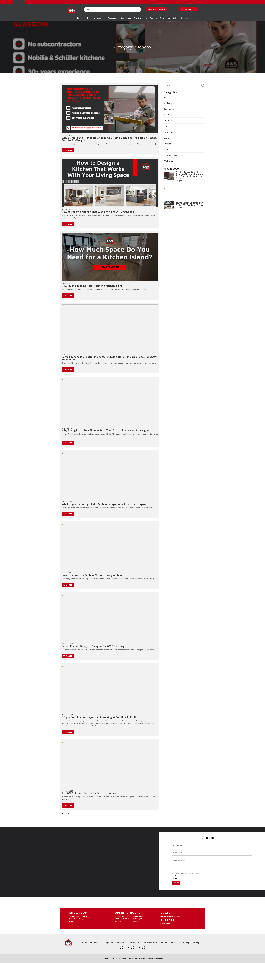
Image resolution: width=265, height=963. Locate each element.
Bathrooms (169, 109)
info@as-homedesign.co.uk (170, 916)
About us (154, 18)
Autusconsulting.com (126, 959)
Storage (167, 143)
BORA (166, 114)
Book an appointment (156, 9)
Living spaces (99, 18)
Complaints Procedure (154, 959)
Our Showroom (140, 18)
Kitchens (87, 18)
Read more (67, 150)
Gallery (175, 18)
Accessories (113, 18)
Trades (167, 149)
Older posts (64, 814)
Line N (166, 126)
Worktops (168, 161)
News (166, 138)
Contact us (165, 18)
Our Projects (126, 18)
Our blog (185, 18)
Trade (30, 2)
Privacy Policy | (140, 959)
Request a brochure (188, 9)
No (176, 878)
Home (79, 18)
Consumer (19, 2)
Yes (176, 876)
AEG (166, 97)
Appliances (169, 103)
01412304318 (165, 923)
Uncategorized (171, 155)
